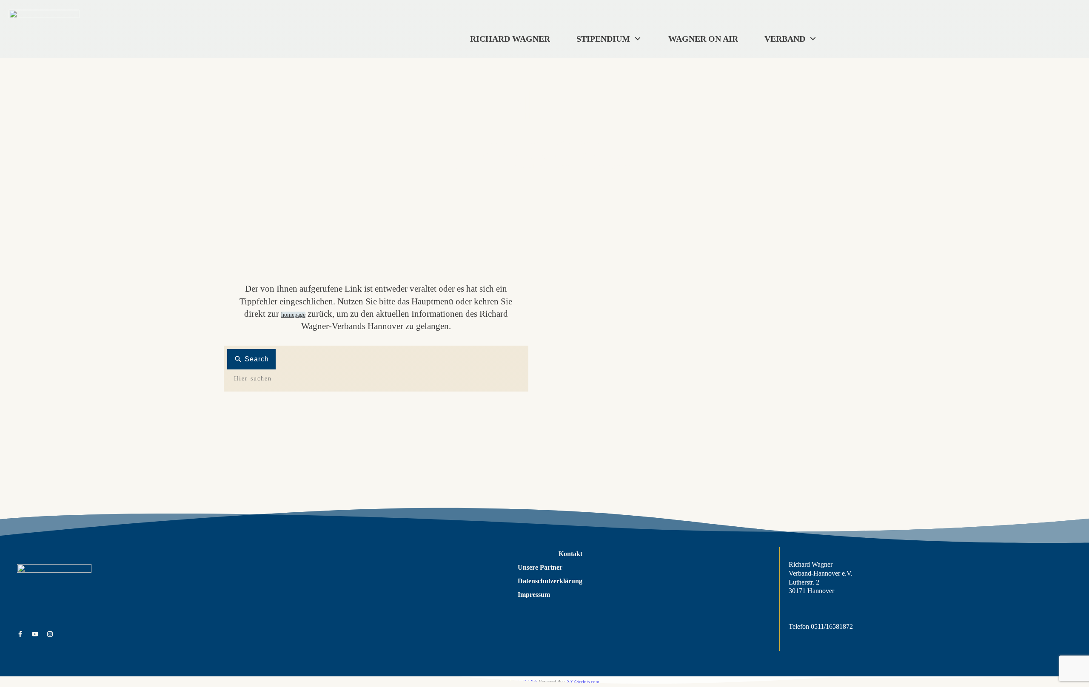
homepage (293, 315)
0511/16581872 (832, 626)
